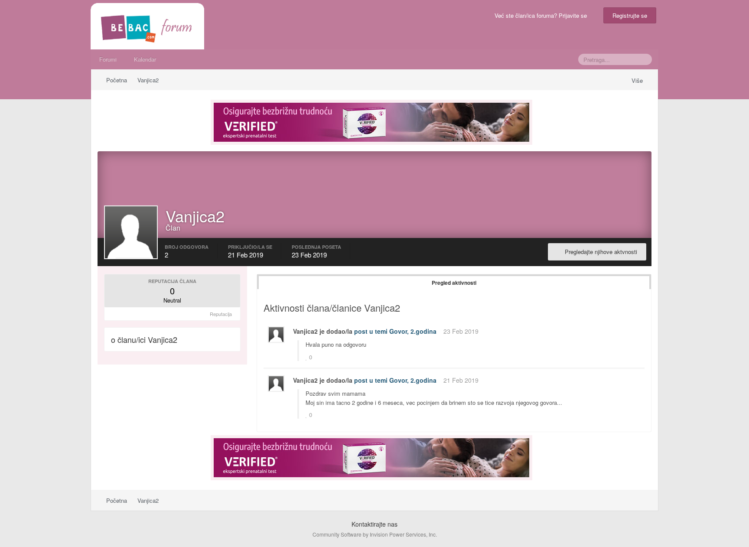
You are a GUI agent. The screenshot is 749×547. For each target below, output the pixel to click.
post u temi (371, 331)
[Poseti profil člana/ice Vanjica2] (276, 334)
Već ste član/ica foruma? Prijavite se (542, 15)
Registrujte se (629, 15)
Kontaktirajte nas (374, 524)
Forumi (108, 59)
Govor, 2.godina (412, 331)
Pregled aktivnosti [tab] (454, 283)
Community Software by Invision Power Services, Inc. (375, 534)
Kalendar (145, 59)
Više (638, 80)
